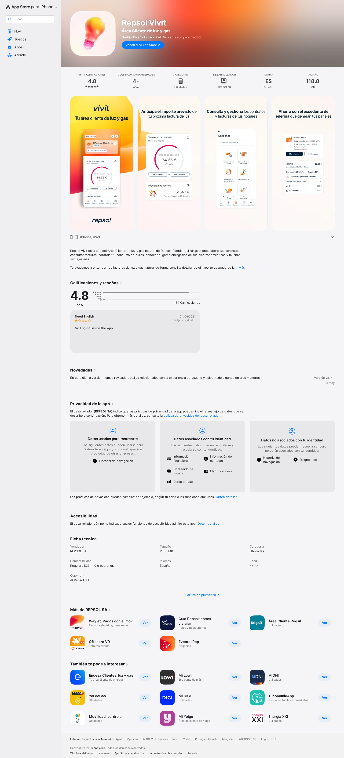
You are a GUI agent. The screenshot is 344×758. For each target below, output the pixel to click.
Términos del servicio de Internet (90, 753)
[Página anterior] (65, 163)
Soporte (192, 753)
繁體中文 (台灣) (247, 739)
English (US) (268, 739)
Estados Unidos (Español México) (90, 739)
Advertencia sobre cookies (166, 753)
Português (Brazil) (206, 739)
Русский (132, 739)
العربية (119, 739)
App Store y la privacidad (130, 753)
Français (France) (168, 739)
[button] (30, 31)
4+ (252, 565)
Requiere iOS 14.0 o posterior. (92, 565)
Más (242, 267)
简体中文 (148, 739)
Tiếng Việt (228, 739)
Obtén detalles (226, 497)
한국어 (186, 739)
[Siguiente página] (339, 163)
